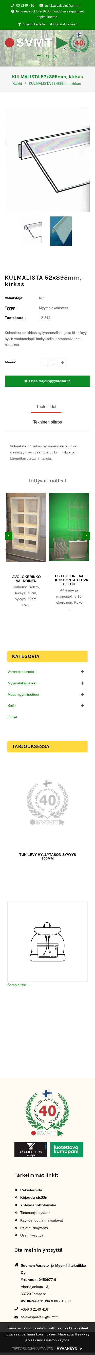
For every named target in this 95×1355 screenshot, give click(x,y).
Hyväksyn (70, 1349)
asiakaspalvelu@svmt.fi (62, 5)
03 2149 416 (25, 5)
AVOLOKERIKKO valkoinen (26, 579)
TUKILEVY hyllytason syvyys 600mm (47, 857)
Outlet (12, 717)
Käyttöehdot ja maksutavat (41, 1220)
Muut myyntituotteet (23, 694)
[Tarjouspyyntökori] (55, 57)
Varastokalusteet (21, 672)
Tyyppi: (11, 308)
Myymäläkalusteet (22, 683)
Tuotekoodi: (15, 318)
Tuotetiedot (46, 406)
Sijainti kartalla (33, 24)
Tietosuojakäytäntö (34, 1213)
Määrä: (10, 362)
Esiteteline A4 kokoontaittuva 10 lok (69, 580)
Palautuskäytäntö (33, 1228)
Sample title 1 (18, 985)
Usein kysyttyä (31, 1235)
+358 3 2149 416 (34, 1309)
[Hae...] (47, 56)
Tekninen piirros (47, 422)
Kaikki (17, 83)
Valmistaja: (14, 298)
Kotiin (12, 706)
